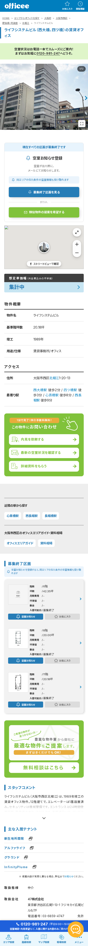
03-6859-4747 (53, 916)
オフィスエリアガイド (20, 543)
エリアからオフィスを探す (27, 18)
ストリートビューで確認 (46, 263)
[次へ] (86, 98)
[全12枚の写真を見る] (81, 123)
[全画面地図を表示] (77, 232)
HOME (6, 18)
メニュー (79, 942)
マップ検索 (43, 942)
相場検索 (61, 942)
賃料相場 (46, 543)
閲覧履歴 (80, 8)
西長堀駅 (32, 516)
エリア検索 (8, 942)
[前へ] (1, 98)
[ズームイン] (77, 244)
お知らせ (69, 876)
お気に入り (67, 8)
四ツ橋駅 (70, 390)
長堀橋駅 (51, 516)
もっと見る (44, 816)
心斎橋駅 (52, 395)
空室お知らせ (28, 616)
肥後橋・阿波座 (10, 23)
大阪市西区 (61, 18)
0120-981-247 (48, 53)
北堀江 (25, 23)
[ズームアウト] (77, 253)
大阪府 (47, 18)
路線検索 (26, 942)
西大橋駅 (40, 390)
